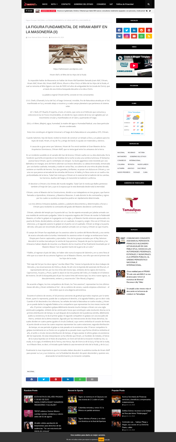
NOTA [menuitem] (53, 4)
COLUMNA (121, 164)
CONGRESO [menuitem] (101, 4)
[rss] (149, 36)
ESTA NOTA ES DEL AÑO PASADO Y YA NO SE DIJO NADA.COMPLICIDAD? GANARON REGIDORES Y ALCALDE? (48, 401)
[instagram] (127, 36)
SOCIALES (136, 172)
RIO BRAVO (131, 153)
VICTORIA (141, 153)
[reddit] (141, 30)
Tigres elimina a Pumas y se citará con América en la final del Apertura (92, 419)
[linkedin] (134, 30)
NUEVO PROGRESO (123, 172)
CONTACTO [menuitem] (65, 4)
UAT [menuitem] (111, 4)
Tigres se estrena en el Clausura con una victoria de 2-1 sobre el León (92, 398)
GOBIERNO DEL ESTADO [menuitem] (83, 4)
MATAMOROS (122, 156)
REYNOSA (131, 164)
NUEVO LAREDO (143, 164)
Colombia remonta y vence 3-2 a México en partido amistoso (91, 409)
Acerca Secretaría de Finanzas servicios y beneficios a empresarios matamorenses (136, 399)
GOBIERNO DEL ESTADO (138, 156)
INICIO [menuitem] (44, 4)
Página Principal (31, 20)
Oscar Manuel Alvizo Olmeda (37, 37)
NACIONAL (41, 20)
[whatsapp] (141, 36)
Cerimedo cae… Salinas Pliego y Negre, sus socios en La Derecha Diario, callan (135, 424)
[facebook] (119, 30)
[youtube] (134, 36)
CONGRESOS (121, 160)
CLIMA (145, 172)
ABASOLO (131, 168)
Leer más (107, 439)
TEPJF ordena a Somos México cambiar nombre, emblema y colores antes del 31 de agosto (48, 414)
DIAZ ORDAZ (141, 168)
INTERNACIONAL (134, 160)
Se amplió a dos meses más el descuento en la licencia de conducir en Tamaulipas (139, 291)
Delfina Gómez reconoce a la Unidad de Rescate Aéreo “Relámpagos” (136, 412)
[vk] (119, 36)
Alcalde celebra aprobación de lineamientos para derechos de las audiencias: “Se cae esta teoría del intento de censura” (47, 427)
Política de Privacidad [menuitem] (124, 4)
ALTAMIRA (120, 168)
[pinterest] (149, 30)
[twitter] (127, 30)
